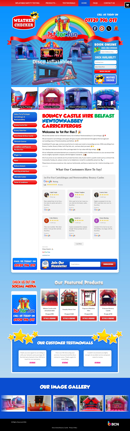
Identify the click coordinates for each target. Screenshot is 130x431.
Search (105, 71)
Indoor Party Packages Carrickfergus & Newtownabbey (22, 117)
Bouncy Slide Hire (20, 130)
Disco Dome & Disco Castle (23, 136)
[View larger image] (13, 403)
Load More (79, 244)
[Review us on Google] (101, 28)
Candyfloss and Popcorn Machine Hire (22, 148)
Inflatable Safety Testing (27, 3)
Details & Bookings (50, 318)
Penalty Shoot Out (69, 309)
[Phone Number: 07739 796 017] (100, 20)
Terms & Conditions (21, 182)
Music (16, 160)
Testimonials (69, 3)
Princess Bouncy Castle (108, 309)
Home (84, 3)
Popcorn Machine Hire (88, 309)
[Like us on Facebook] (94, 28)
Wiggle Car (18, 155)
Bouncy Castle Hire (20, 125)
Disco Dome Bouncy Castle (60, 427)
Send (108, 264)
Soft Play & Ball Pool (21, 171)
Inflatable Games (20, 177)
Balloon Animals (19, 166)
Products (50, 3)
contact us (46, 255)
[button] (53, 205)
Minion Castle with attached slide (49, 309)
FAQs (95, 3)
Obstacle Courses (20, 141)
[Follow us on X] (108, 28)
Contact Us (109, 3)
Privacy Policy (73, 427)
